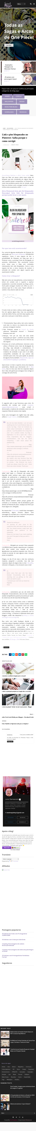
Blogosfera (10, 128)
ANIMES (7, 96)
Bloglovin (18, 637)
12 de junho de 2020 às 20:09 (26, 734)
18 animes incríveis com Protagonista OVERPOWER (14, 934)
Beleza (14, 1066)
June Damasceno (28, 1120)
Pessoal (20, 1074)
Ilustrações (22, 1072)
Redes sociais (5, 1077)
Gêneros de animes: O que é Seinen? (20, 1104)
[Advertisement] (15, 901)
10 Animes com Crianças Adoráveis (13, 940)
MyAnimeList (22, 822)
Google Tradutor (12, 417)
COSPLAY (19, 96)
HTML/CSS (14, 1072)
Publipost (27, 1074)
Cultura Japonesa (6, 1069)
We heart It (11, 637)
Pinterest (24, 637)
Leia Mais (8, 45)
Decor (18, 1069)
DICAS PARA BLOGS (11, 107)
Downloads (31, 1069)
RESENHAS (23, 112)
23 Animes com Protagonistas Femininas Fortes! (15, 956)
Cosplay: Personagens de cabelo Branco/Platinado (13, 944)
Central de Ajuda (27, 329)
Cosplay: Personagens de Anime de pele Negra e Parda (17, 950)
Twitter (4, 637)
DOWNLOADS (9, 112)
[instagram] (19, 1117)
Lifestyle (4, 1074)
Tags (3, 1079)
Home (4, 128)
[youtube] (22, 1117)
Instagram (11, 817)
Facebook (29, 635)
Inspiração (30, 1072)
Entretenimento (6, 1072)
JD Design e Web (14, 639)
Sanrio (19, 1077)
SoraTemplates (13, 1120)
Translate (15, 861)
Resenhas (13, 1077)
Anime (3, 1066)
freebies (17, 1079)
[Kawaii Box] (6, 870)
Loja (9, 1074)
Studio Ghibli (27, 1077)
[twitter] (16, 1117)
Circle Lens (28, 1066)
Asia (9, 1066)
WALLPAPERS (9, 101)
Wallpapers (9, 1079)
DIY (13, 1069)
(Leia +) (6, 71)
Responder (10, 741)
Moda (14, 1074)
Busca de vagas (6, 1063)
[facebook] (13, 1117)
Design (24, 1069)
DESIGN (21, 101)
